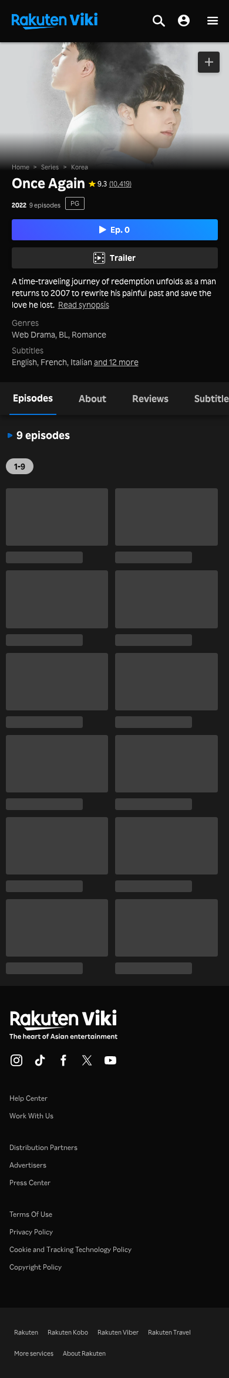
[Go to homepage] (54, 19)
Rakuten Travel (169, 1332)
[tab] (32, 398)
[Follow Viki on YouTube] (110, 1064)
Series (50, 167)
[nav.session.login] (183, 21)
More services (33, 1353)
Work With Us (31, 1115)
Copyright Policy (35, 1267)
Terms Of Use (30, 1214)
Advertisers (27, 1165)
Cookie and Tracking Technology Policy (70, 1249)
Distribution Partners (43, 1147)
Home (20, 167)
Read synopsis (83, 304)
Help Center (28, 1098)
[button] (212, 21)
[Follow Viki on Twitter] (87, 1064)
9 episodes (44, 205)
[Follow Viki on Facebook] (63, 1064)
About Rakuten (84, 1353)
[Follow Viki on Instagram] (16, 1064)
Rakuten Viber (118, 1332)
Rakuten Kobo (68, 1332)
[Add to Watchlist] (209, 62)
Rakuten (26, 1332)
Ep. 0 (120, 229)
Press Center (29, 1182)
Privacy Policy (31, 1231)
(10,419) (120, 184)
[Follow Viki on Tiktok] (40, 1064)
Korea (79, 167)
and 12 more (116, 362)
